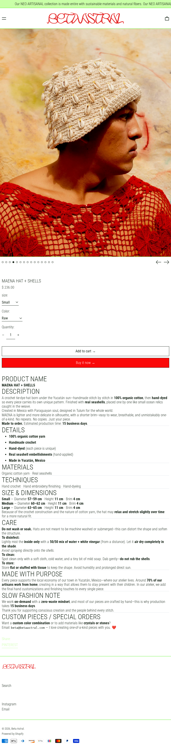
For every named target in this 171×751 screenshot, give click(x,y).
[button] (85, 143)
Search (6, 686)
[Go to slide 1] (3, 262)
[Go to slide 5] (17, 262)
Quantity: (8, 327)
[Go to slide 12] (42, 262)
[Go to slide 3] (10, 262)
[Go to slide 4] (13, 262)
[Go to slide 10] (35, 262)
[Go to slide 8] (27, 262)
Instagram (9, 704)
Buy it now (83, 363)
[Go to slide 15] (52, 262)
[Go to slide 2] (6, 262)
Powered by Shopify (12, 733)
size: (5, 295)
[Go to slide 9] (31, 262)
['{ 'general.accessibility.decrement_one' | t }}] (3, 335)
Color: (6, 311)
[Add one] (18, 335)
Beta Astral (17, 728)
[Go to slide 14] (49, 262)
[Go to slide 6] (20, 262)
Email (5, 709)
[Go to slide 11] (38, 262)
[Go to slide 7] (24, 262)
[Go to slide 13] (45, 262)
